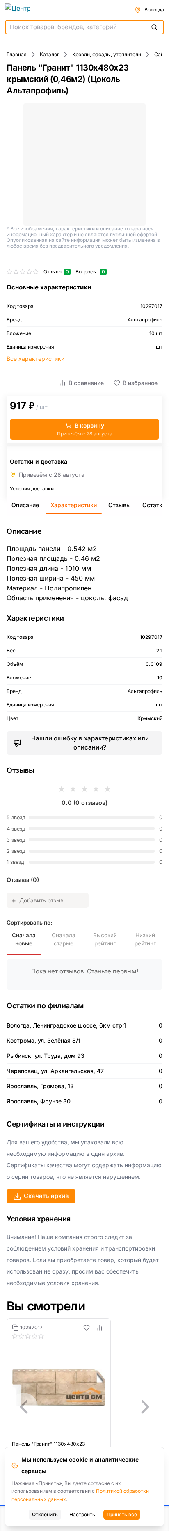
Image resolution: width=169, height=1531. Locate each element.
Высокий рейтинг (105, 939)
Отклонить (45, 1514)
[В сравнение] (99, 1327)
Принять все (122, 1514)
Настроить (82, 1514)
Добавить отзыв (37, 900)
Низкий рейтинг (145, 939)
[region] (84, 1406)
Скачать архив (46, 1196)
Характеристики (73, 504)
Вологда (154, 10)
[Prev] (24, 1407)
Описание (25, 504)
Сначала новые (24, 939)
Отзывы (119, 504)
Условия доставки (32, 488)
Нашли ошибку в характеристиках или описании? (90, 743)
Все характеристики (35, 358)
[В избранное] (86, 1327)
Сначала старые (63, 939)
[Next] (145, 1407)
